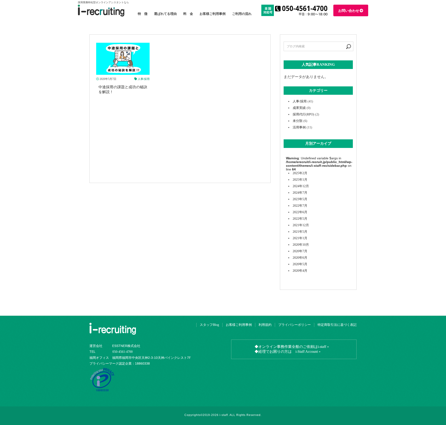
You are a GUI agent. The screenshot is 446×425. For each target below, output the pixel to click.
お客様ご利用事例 (213, 14)
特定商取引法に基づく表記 (337, 325)
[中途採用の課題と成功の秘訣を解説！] (123, 73)
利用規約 (265, 325)
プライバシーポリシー (294, 325)
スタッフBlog (209, 325)
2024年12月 (301, 186)
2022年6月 (300, 212)
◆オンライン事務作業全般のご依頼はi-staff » (292, 347)
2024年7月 (300, 192)
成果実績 (299, 108)
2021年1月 (300, 238)
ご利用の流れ (242, 14)
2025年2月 (300, 173)
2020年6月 (300, 257)
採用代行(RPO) (303, 114)
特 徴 (143, 14)
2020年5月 (300, 264)
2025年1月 (300, 179)
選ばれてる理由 (165, 14)
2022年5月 (300, 218)
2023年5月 (300, 199)
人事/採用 (144, 79)
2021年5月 (300, 231)
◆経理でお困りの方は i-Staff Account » (288, 351)
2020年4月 (300, 270)
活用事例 (299, 127)
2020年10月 (301, 244)
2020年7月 (300, 251)
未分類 (297, 121)
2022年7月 (300, 205)
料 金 (188, 14)
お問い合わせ (348, 11)
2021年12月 (301, 225)
